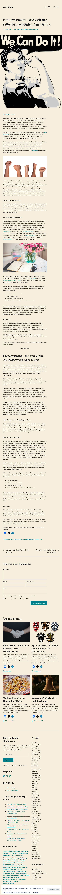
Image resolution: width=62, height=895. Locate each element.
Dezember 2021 (36, 775)
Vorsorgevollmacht (9, 883)
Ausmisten (16, 851)
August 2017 (35, 842)
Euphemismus (7, 860)
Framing (22, 860)
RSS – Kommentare (12, 790)
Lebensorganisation (29, 29)
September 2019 (36, 805)
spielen (18, 280)
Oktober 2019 (35, 803)
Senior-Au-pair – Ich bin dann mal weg (17, 809)
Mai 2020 (34, 789)
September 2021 (36, 779)
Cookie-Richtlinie (35, 892)
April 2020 (35, 791)
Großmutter (17, 867)
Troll (14, 881)
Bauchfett (6, 853)
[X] (7, 776)
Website (5, 588)
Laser (18, 869)
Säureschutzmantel (9, 879)
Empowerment (8, 539)
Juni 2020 (34, 787)
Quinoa (13, 873)
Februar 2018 (35, 834)
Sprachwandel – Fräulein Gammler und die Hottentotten (45, 648)
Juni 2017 (34, 846)
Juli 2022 (34, 771)
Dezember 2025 (36, 745)
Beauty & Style (36, 869)
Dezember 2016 (36, 856)
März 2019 (35, 809)
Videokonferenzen (28, 231)
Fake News (16, 860)
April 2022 (35, 773)
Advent (10, 851)
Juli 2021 (34, 781)
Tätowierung (18, 881)
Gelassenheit (19, 862)
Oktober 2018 (35, 818)
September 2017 (36, 840)
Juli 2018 (34, 824)
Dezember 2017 (36, 836)
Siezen (4, 875)
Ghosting (17, 865)
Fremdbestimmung (17, 539)
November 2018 (36, 815)
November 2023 (36, 759)
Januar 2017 (35, 854)
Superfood (16, 877)
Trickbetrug (22, 879)
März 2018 (35, 832)
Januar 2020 (35, 797)
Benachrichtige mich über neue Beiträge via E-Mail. (17, 599)
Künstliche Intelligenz (9, 869)
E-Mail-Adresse (30, 581)
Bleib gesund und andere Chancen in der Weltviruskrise (16, 648)
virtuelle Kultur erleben (9, 280)
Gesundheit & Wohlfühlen (39, 873)
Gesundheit (8, 864)
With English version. (9, 115)
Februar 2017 (35, 852)
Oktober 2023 (35, 761)
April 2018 (35, 830)
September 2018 (36, 820)
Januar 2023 (35, 767)
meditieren (33, 278)
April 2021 (35, 783)
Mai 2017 (34, 848)
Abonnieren (8, 760)
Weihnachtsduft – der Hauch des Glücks (14, 699)
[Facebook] (4, 776)
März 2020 (35, 793)
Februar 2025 (35, 749)
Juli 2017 (34, 844)
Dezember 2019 (36, 799)
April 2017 (35, 850)
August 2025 (35, 747)
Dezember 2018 (36, 813)
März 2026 (35, 743)
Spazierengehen (8, 877)
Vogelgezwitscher (31, 235)
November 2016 (36, 858)
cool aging (8, 7)
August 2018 (35, 822)
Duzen (19, 853)
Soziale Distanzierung (12, 875)
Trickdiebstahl (7, 881)
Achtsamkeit (5, 851)
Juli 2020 (34, 785)
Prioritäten (6, 873)
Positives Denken (21, 871)
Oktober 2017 (35, 838)
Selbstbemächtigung (28, 539)
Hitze (23, 867)
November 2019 (36, 801)
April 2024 (35, 755)
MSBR (21, 869)
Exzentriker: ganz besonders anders (16, 804)
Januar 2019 (35, 811)
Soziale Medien (24, 875)
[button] (47, 6)
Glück (23, 865)
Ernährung (23, 858)
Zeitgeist (36, 29)
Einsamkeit (35, 150)
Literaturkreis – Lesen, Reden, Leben (17, 807)
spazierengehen (7, 239)
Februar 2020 (35, 795)
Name (5, 581)
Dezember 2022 (36, 769)
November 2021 (36, 777)
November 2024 (36, 753)
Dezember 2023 (36, 757)
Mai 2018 (34, 828)
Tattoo (17, 879)
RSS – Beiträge (11, 788)
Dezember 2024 (36, 751)
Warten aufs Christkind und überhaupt (44, 699)
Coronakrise (13, 853)
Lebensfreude (20, 29)
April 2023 (35, 765)
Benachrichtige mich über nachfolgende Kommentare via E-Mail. (20, 596)
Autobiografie (7, 231)
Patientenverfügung (9, 871)
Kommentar (6, 569)
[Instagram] (10, 776)
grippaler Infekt (8, 867)
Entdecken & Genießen (38, 871)
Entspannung (17, 855)
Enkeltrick (7, 855)
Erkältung (15, 858)
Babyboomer (24, 851)
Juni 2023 (34, 763)
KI (26, 867)
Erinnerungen (7, 858)
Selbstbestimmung (37, 539)
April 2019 (35, 807)
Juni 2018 (34, 826)
